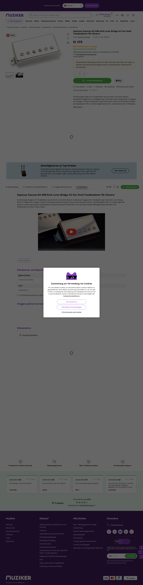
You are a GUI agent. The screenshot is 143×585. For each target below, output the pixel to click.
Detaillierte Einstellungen (71, 307)
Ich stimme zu (71, 301)
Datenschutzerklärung (71, 296)
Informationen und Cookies (71, 312)
